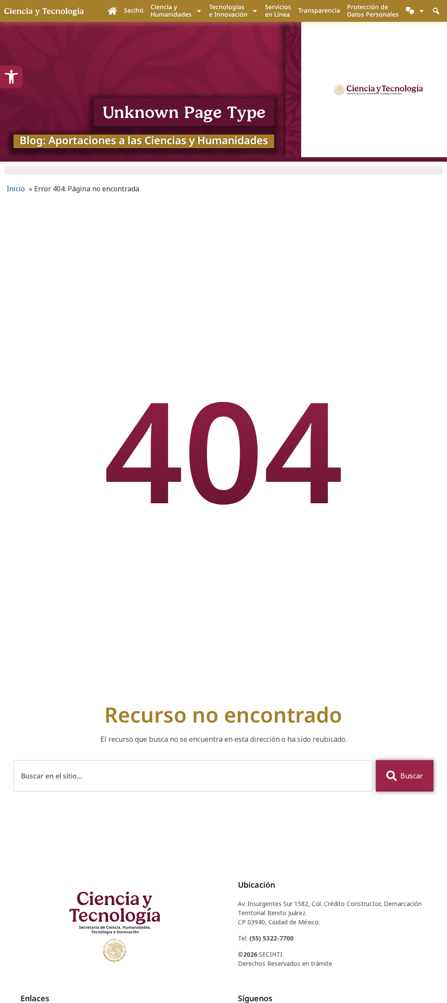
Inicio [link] (16, 189)
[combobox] (193, 776)
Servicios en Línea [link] (278, 10)
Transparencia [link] (319, 10)
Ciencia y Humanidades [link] (171, 10)
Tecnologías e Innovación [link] (228, 10)
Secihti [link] (134, 10)
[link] (11, 77)
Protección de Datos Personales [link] (373, 10)
